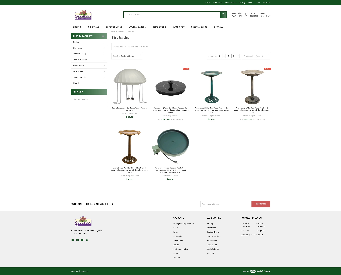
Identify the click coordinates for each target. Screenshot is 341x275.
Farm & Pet (178, 27)
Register (253, 16)
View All (259, 235)
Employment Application (183, 223)
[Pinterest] (87, 240)
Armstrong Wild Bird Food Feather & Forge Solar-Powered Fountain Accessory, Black (170, 110)
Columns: (212, 56)
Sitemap (176, 257)
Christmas (93, 27)
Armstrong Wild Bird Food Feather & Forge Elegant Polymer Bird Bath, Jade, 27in (211, 110)
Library (242, 2)
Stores (207, 2)
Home (175, 232)
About (250, 2)
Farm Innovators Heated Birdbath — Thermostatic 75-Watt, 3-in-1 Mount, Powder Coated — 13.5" (170, 170)
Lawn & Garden (137, 27)
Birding (77, 27)
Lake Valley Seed (248, 235)
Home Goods (159, 27)
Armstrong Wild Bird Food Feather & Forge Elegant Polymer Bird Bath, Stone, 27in (252, 110)
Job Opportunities (180, 249)
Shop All (218, 27)
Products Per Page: (252, 56)
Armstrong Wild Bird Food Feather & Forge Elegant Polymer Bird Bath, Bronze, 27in (129, 170)
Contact (266, 2)
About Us (176, 245)
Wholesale (217, 2)
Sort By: (116, 56)
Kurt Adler (245, 230)
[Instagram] (77, 240)
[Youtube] (82, 240)
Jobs (258, 2)
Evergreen (260, 230)
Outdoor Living (114, 27)
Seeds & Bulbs (199, 27)
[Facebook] (73, 240)
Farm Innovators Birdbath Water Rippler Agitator (129, 109)
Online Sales (230, 2)
